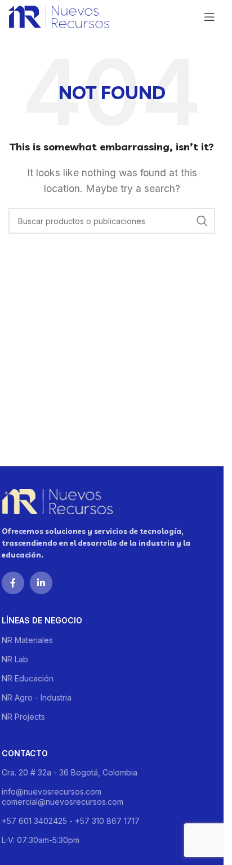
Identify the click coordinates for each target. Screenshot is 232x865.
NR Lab (15, 659)
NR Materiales (27, 640)
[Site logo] (58, 15)
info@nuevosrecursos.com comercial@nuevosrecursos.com (62, 796)
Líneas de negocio (42, 620)
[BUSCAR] (202, 221)
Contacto (25, 753)
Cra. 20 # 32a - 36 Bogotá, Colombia (69, 772)
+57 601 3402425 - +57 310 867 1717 (71, 821)
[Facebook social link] (13, 583)
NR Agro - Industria (37, 697)
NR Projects (23, 716)
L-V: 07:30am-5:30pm (40, 840)
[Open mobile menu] (209, 17)
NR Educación (27, 678)
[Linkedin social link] (41, 583)
